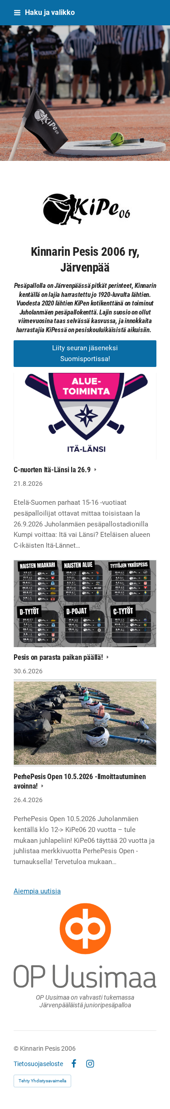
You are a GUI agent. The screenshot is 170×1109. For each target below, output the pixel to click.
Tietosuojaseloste (38, 1064)
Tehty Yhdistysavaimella (42, 1080)
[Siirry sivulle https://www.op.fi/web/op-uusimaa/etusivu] (85, 945)
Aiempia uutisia (37, 891)
